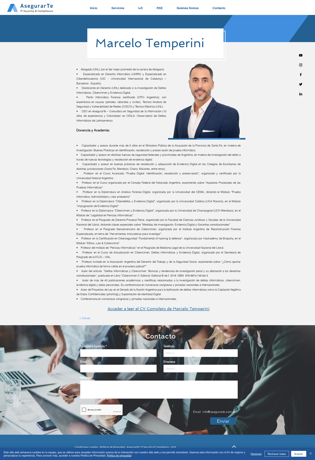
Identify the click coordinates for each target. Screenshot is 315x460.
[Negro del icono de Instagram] (301, 65)
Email (84, 361)
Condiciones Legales (86, 447)
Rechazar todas (277, 454)
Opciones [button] (256, 454)
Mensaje (85, 377)
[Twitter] (301, 84)
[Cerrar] (310, 454)
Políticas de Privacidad (112, 447)
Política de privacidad (119, 455)
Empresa (169, 361)
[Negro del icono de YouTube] (301, 55)
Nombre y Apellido (92, 346)
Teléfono (169, 346)
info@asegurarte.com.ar (219, 412)
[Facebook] (301, 75)
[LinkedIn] (301, 94)
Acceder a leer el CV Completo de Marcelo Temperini (158, 308)
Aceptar (298, 454)
